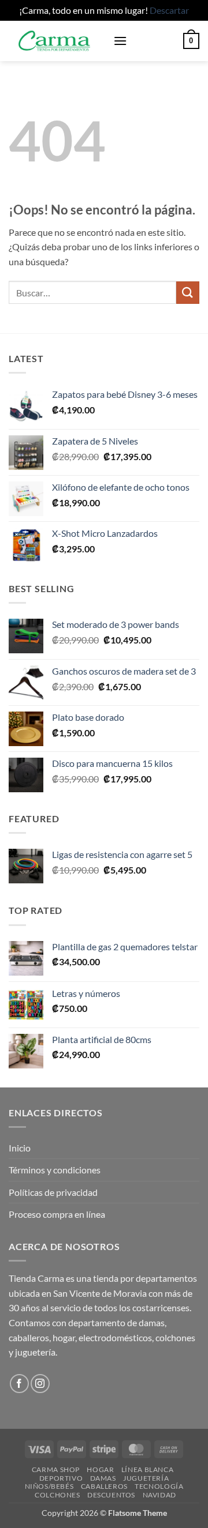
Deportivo (61, 1478)
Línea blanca (147, 1469)
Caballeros (104, 1486)
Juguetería (146, 1478)
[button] (120, 41)
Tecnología (159, 1486)
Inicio (20, 1147)
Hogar (100, 1469)
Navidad (159, 1495)
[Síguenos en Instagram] (40, 1383)
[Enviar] (187, 292)
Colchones (57, 1495)
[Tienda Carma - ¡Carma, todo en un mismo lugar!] (57, 41)
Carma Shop (56, 1469)
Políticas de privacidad (53, 1192)
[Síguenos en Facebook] (19, 1383)
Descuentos (111, 1495)
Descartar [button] (169, 10)
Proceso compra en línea (57, 1214)
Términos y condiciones (55, 1169)
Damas (103, 1478)
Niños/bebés (49, 1486)
